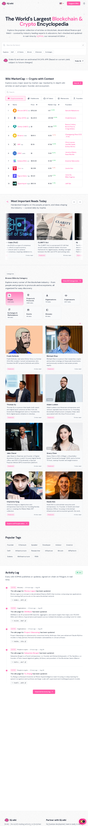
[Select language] (62, 3)
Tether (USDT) (22, 127)
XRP (18, 144)
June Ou (68, 175)
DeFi (12, 52)
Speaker (34, 545)
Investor (69, 545)
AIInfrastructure (23, 556)
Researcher (35, 551)
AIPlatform (72, 551)
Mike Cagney (70, 177)
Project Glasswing (32, 632)
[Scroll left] (74, 202)
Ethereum (38, 52)
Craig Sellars (70, 129)
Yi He (68, 137)
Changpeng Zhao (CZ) (73, 134)
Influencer (49, 551)
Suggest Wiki (74, 3)
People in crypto (22, 649)
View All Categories (70, 281)
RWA (36, 556)
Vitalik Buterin (70, 118)
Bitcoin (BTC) (22, 111)
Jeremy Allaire (70, 152)
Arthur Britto (70, 147)
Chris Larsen (70, 142)
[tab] (15, 98)
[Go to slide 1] (78, 323)
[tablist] (44, 98)
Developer (46, 545)
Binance (20, 135)
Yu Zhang (28, 674)
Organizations (21, 608)
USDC (19, 153)
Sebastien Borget (31, 653)
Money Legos (30, 591)
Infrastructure (20, 551)
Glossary (20, 587)
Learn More (77, 61)
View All (76, 83)
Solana (9, 556)
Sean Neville (69, 154)
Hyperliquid (21, 183)
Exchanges (48, 52)
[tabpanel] (44, 145)
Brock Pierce (70, 127)
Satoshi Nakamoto (72, 111)
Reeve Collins (70, 124)
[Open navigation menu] (84, 3)
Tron (19, 168)
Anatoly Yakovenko (72, 161)
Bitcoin (29, 52)
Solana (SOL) (22, 161)
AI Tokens (20, 52)
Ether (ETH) (21, 118)
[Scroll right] (80, 202)
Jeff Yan (68, 183)
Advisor (58, 545)
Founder (10, 545)
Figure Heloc (22, 176)
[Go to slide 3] (81, 323)
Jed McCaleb (70, 144)
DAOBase (28, 612)
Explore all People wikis (15, 524)
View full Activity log (42, 692)
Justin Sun (69, 168)
